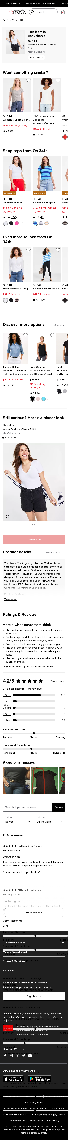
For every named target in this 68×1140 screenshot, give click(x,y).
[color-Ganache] (65, 300)
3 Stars (7, 707)
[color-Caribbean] (43, 399)
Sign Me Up (34, 996)
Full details (36, 57)
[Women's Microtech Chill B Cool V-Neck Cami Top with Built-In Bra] (42, 348)
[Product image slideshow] (34, 487)
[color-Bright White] (5, 223)
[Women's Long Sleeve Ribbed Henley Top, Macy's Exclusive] (17, 264)
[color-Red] (65, 137)
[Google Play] (39, 1078)
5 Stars (7, 695)
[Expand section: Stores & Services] (34, 961)
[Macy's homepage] (4, 19)
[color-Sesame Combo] (46, 223)
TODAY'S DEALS (11, 3)
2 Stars (7, 714)
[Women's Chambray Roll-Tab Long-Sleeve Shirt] (15, 348)
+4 (48, 399)
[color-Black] (32, 399)
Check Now (42, 1034)
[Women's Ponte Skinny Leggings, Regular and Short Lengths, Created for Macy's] (47, 264)
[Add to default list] (28, 80)
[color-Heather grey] (65, 391)
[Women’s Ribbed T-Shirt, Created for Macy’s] (17, 173)
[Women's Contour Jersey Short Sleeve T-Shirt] (47, 95)
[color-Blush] (38, 399)
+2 (21, 223)
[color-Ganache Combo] (65, 223)
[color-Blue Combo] (35, 223)
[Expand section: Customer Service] (34, 942)
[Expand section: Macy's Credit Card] (34, 951)
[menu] (5, 12)
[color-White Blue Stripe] (41, 223)
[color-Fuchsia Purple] (17, 223)
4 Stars (7, 701)
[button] (12, 19)
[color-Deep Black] (11, 223)
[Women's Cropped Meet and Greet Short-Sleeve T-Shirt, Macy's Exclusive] (47, 173)
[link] (17, 124)
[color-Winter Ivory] (5, 300)
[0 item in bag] (62, 11)
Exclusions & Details (25, 1034)
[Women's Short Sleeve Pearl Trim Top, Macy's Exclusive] (17, 95)
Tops (20, 20)
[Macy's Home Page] (17, 11)
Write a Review (57, 681)
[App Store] (13, 1078)
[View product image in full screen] (8, 516)
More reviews (34, 912)
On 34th (33, 41)
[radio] (65, 137)
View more (10, 598)
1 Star (7, 720)
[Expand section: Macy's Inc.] (34, 970)
